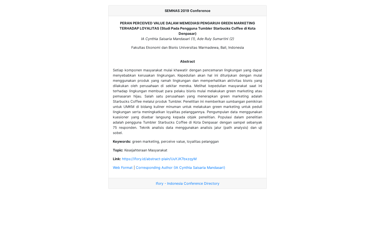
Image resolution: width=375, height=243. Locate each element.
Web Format (123, 167)
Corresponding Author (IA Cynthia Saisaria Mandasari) (180, 167)
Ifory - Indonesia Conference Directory (187, 183)
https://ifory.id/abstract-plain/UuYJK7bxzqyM (159, 159)
